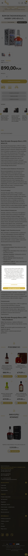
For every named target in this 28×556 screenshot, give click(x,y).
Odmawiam (14, 284)
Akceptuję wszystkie (14, 288)
